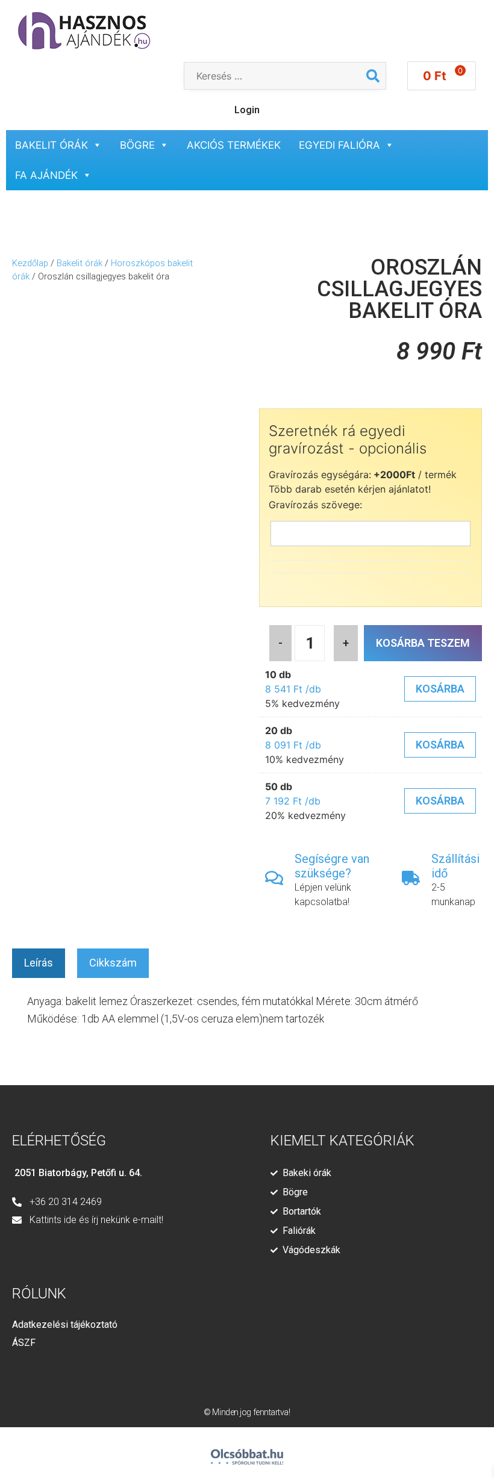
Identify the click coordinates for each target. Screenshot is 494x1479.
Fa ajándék (46, 175)
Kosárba (440, 688)
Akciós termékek (234, 145)
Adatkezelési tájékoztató (64, 1324)
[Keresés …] (272, 76)
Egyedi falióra (339, 145)
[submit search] (373, 76)
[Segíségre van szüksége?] (274, 878)
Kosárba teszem (423, 643)
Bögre (137, 145)
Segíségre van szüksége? (332, 866)
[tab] (38, 963)
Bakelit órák (51, 145)
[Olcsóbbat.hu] (247, 1451)
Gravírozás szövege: (315, 504)
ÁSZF (24, 1342)
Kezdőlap (30, 263)
